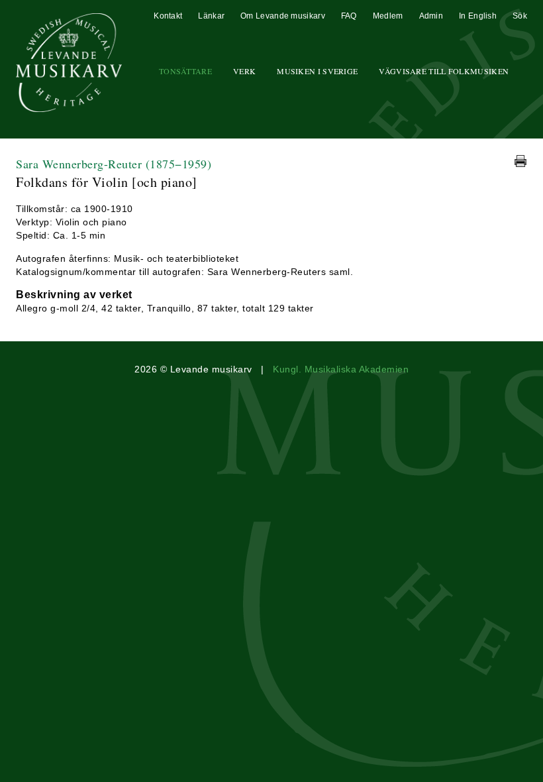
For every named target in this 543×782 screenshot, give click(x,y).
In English (478, 16)
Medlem (388, 16)
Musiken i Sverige (317, 71)
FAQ (349, 16)
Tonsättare (185, 71)
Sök (520, 16)
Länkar (211, 16)
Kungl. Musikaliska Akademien (341, 369)
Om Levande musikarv (282, 16)
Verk (244, 71)
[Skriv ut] (520, 161)
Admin (431, 16)
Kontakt (168, 16)
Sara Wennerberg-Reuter (113, 164)
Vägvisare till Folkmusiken (444, 71)
